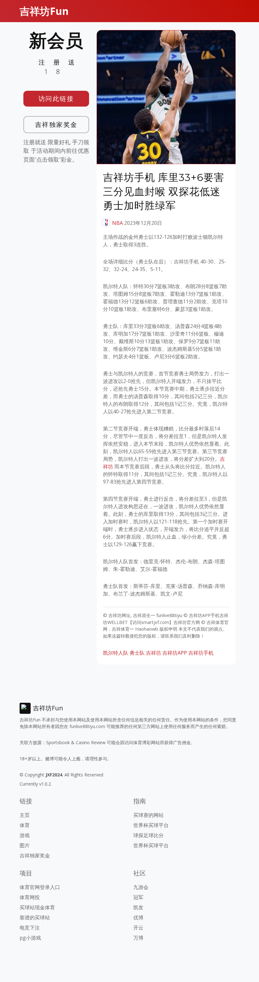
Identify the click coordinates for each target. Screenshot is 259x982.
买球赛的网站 (148, 815)
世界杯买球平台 (151, 825)
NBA (117, 222)
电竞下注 (30, 927)
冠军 (138, 897)
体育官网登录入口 (40, 887)
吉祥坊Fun (44, 11)
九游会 (140, 887)
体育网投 (30, 897)
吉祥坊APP (174, 652)
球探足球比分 (148, 835)
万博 (138, 937)
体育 (25, 825)
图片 (25, 845)
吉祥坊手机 (201, 652)
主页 (25, 815)
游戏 (25, 835)
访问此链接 (56, 98)
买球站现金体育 (37, 907)
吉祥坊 (153, 652)
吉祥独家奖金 (56, 124)
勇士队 (137, 652)
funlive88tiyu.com (87, 726)
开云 (138, 927)
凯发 (138, 907)
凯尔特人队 (115, 652)
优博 (138, 917)
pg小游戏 (30, 937)
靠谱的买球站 (35, 917)
